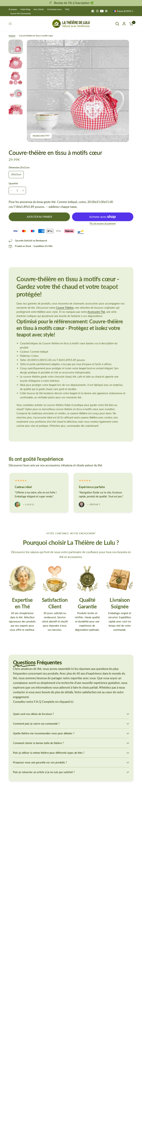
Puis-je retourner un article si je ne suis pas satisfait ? (44, 772)
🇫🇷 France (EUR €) (122, 11)
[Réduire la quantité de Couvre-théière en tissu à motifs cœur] (11, 190)
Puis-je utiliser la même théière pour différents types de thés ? (49, 752)
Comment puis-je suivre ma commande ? (36, 723)
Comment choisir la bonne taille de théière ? (38, 743)
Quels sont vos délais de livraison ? (33, 713)
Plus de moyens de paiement (103, 224)
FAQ (67, 9)
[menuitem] (14, 9)
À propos (13, 9)
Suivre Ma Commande (20, 13)
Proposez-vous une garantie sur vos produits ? (40, 762)
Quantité (13, 183)
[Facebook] (93, 11)
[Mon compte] (124, 23)
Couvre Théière (65, 307)
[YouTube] (102, 11)
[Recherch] (117, 23)
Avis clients (39, 9)
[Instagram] (97, 11)
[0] (130, 23)
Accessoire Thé (96, 311)
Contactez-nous (54, 9)
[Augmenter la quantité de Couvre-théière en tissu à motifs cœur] (23, 190)
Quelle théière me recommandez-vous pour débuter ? (43, 733)
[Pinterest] (106, 11)
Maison (12, 35)
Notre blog (25, 9)
